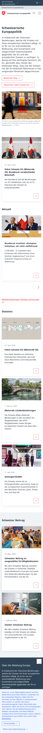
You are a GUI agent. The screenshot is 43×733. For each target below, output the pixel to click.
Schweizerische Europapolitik (19, 13)
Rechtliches (6, 718)
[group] (21, 248)
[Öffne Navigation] (39, 13)
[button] (39, 661)
